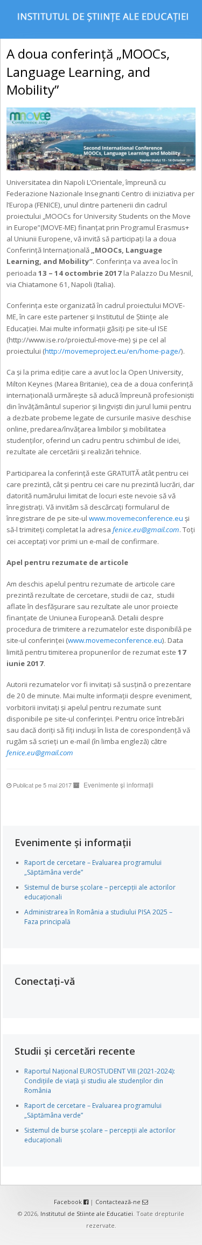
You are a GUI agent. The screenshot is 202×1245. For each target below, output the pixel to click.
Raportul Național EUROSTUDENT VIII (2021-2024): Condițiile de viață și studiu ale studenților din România (99, 1081)
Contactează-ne (118, 1202)
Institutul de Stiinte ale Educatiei (86, 1214)
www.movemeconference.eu (136, 518)
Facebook (68, 1202)
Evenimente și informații (118, 784)
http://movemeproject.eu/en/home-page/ (113, 351)
